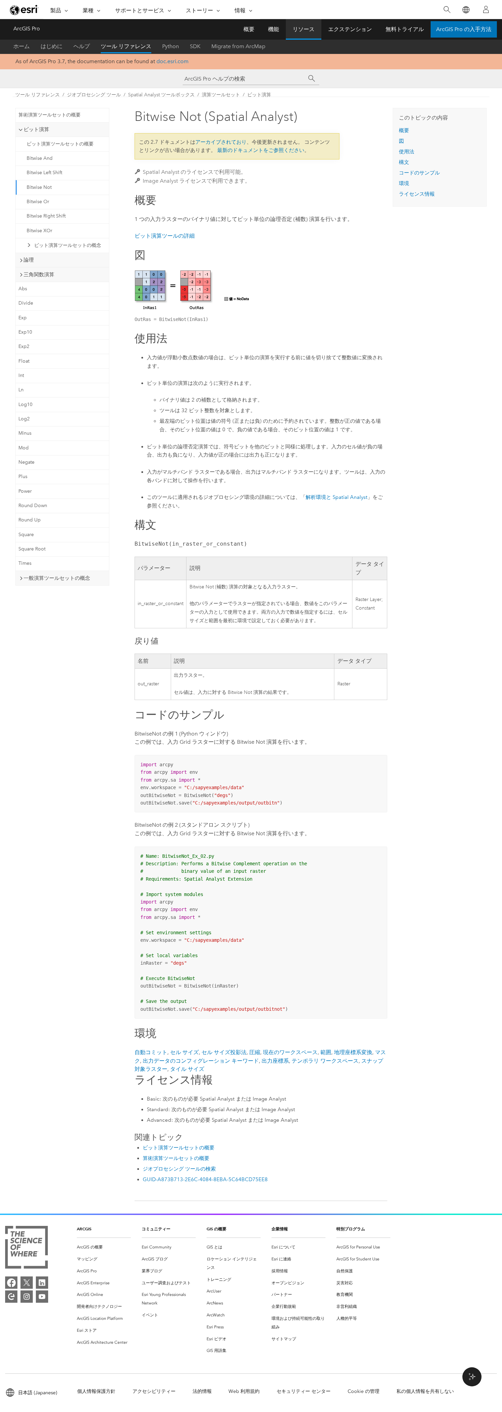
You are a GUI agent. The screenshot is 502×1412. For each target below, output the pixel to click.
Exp (22, 318)
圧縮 (254, 1052)
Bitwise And (40, 158)
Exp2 (23, 346)
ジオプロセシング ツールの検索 (179, 1169)
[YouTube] (42, 1296)
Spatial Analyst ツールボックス (161, 95)
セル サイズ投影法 (224, 1052)
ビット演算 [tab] (36, 129)
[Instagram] (26, 1296)
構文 (404, 162)
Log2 (24, 419)
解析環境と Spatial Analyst (336, 497)
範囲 (325, 1052)
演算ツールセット (221, 95)
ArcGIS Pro (26, 28)
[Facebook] (11, 1282)
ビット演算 (259, 95)
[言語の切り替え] (465, 9)
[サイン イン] (486, 9)
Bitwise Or (38, 202)
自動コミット (151, 1052)
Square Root (31, 549)
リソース (304, 29)
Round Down (32, 505)
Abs (22, 289)
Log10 (25, 404)
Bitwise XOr (39, 231)
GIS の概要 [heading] (216, 1228)
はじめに (51, 46)
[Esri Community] (11, 1296)
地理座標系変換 (353, 1052)
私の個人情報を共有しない (425, 1391)
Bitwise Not (39, 187)
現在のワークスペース (290, 1052)
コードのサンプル (419, 173)
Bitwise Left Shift (44, 173)
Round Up (29, 520)
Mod (23, 448)
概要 (248, 29)
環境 (404, 183)
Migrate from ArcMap (238, 46)
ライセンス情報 (417, 194)
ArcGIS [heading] (84, 1228)
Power (25, 491)
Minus (24, 433)
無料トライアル (405, 29)
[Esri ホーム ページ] (24, 9)
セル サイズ (184, 1052)
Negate (26, 462)
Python (170, 46)
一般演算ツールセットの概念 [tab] (57, 578)
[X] (26, 1282)
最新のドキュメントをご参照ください (260, 150)
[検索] (446, 9)
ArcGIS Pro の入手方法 (463, 29)
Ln (21, 390)
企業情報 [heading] (279, 1228)
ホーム (21, 46)
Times (24, 563)
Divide (25, 303)
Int (21, 375)
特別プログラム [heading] (350, 1228)
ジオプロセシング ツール (94, 95)
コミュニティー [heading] (156, 1228)
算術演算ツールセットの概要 (49, 115)
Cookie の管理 (363, 1391)
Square (26, 534)
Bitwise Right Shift (46, 216)
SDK (195, 46)
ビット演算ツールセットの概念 (67, 245)
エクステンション (350, 29)
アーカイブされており (221, 142)
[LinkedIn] (42, 1282)
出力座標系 (275, 1061)
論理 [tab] (29, 260)
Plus (22, 476)
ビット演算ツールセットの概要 (60, 144)
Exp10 (25, 332)
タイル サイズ (187, 1069)
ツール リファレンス (126, 46)
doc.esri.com (172, 61)
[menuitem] (104, 1247)
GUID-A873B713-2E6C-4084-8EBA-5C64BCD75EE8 (205, 1179)
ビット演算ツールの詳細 (165, 236)
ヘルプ (81, 46)
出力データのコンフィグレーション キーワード (201, 1061)
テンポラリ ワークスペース (325, 1061)
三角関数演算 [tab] (39, 274)
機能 (273, 29)
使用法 (406, 152)
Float (23, 361)
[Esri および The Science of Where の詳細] (26, 1248)
